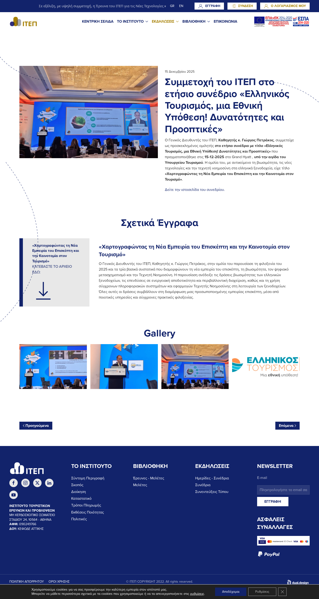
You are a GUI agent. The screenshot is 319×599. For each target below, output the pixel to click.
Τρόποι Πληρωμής (86, 505)
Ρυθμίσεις (262, 592)
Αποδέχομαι (230, 592)
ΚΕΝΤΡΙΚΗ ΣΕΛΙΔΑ (97, 21)
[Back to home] (23, 21)
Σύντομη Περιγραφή (87, 478)
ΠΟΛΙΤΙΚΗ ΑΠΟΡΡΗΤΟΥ (26, 582)
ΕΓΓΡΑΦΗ (212, 6)
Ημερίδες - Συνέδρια (212, 478)
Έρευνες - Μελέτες (148, 478)
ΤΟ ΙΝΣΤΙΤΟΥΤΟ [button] (130, 21)
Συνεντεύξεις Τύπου (211, 491)
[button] (53, 366)
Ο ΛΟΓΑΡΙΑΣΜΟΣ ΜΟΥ (288, 6)
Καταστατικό (81, 498)
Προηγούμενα (37, 425)
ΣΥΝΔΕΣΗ (245, 6)
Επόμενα (286, 425)
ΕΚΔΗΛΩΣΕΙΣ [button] (163, 21)
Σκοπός (77, 485)
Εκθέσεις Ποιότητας (87, 512)
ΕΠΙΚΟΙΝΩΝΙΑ (225, 21)
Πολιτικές (79, 519)
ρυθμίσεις (197, 594)
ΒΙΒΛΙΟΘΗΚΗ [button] (194, 21)
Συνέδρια (202, 485)
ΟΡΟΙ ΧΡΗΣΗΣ (59, 582)
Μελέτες (140, 485)
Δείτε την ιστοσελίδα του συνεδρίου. (195, 189)
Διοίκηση (78, 491)
